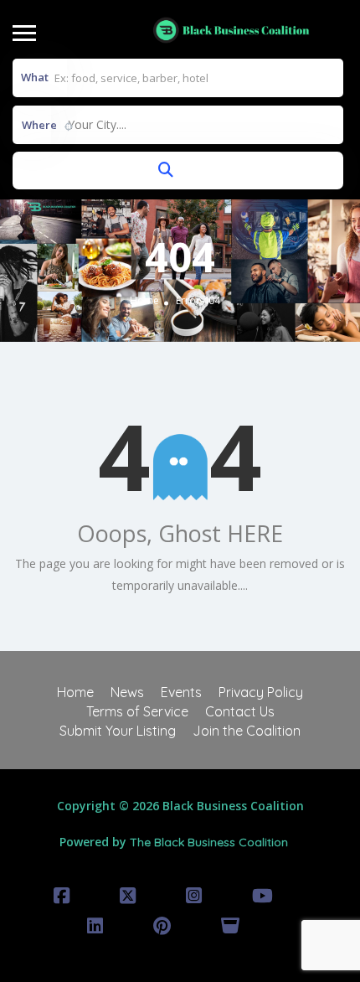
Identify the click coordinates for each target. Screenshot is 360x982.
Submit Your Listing (117, 730)
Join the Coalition (247, 730)
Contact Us (240, 711)
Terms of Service (137, 711)
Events (181, 692)
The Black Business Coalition (209, 842)
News (127, 692)
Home (144, 301)
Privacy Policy (261, 692)
